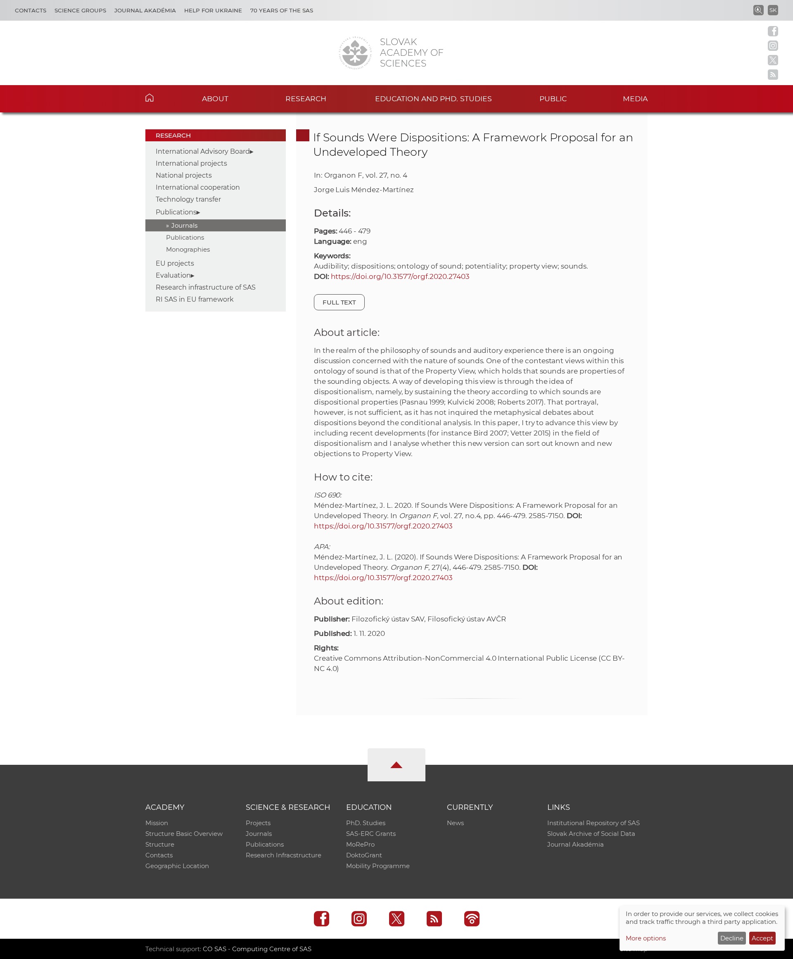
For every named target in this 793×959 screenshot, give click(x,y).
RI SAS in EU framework (195, 299)
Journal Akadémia (145, 10)
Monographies (188, 249)
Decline (731, 938)
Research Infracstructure (283, 855)
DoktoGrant (364, 855)
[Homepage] (355, 52)
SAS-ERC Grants (371, 834)
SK (772, 10)
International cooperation (198, 187)
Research (305, 98)
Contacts (30, 10)
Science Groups (80, 10)
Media (635, 98)
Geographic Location (177, 866)
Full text (339, 302)
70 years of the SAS (281, 10)
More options (646, 938)
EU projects (175, 263)
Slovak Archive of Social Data (591, 834)
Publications (176, 212)
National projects (184, 175)
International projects (191, 163)
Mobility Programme (378, 866)
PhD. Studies (365, 823)
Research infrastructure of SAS (206, 287)
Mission (156, 823)
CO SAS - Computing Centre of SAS (257, 949)
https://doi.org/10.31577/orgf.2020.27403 (400, 276)
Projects (258, 823)
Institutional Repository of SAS (593, 823)
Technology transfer (188, 199)
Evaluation (173, 275)
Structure (159, 844)
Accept (762, 938)
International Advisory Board (203, 151)
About (215, 98)
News (455, 823)
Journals (184, 225)
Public (553, 98)
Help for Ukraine (213, 10)
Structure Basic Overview (184, 834)
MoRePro (360, 844)
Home (162, 97)
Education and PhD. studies (433, 98)
